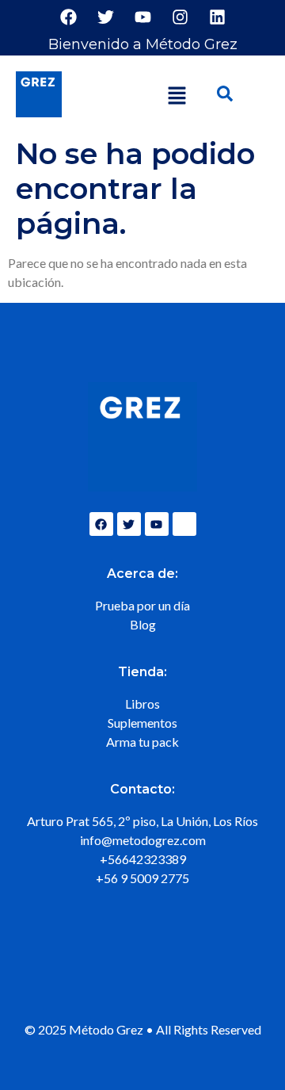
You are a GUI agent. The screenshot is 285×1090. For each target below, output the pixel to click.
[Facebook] (68, 16)
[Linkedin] (217, 16)
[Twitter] (105, 16)
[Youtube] (142, 16)
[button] (177, 96)
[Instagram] (179, 16)
